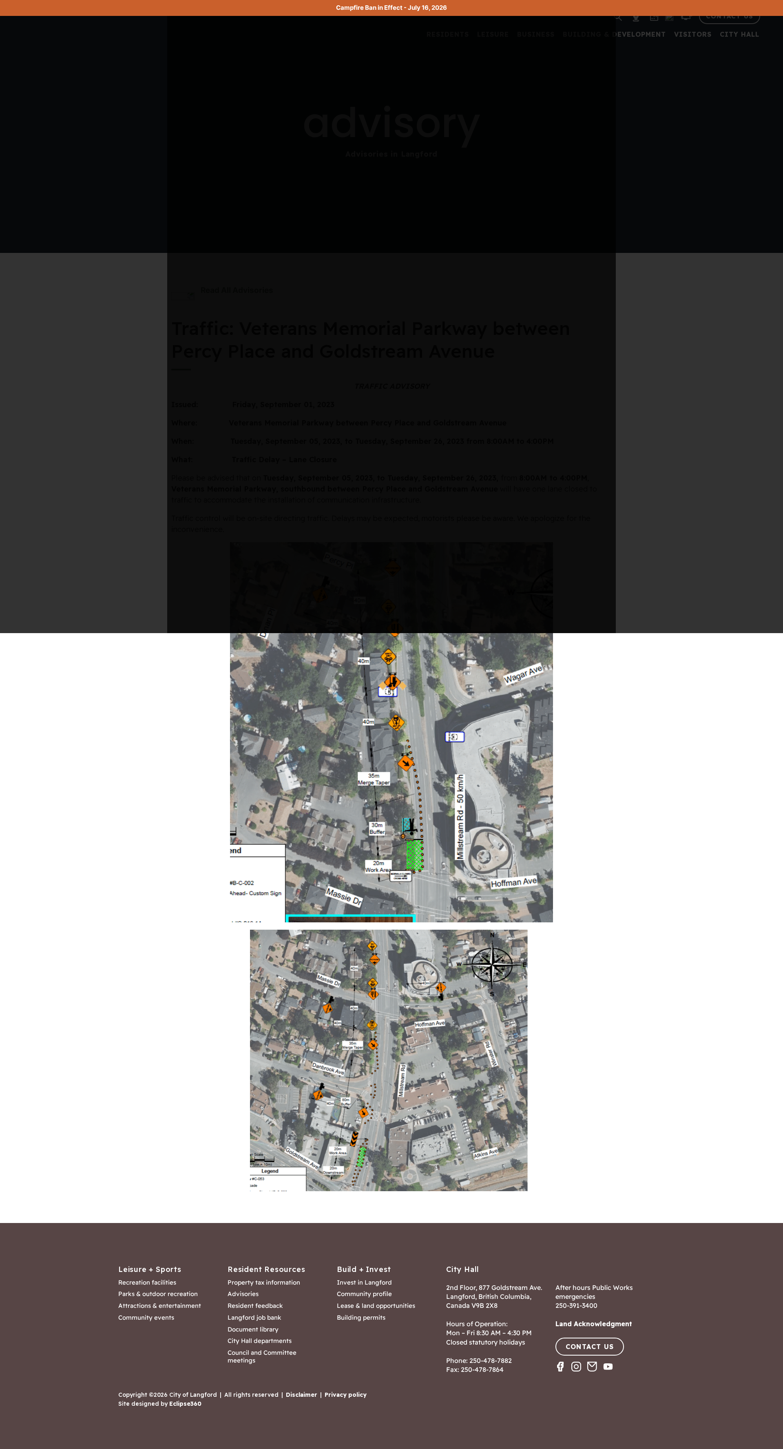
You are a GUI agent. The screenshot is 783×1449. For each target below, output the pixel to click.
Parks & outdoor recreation (158, 1294)
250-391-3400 (576, 1305)
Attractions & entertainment (159, 1305)
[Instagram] (579, 1374)
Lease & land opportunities (376, 1305)
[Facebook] (563, 1374)
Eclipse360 (185, 1403)
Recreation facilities (147, 1282)
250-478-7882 (490, 1360)
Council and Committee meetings (262, 1356)
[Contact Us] (595, 1374)
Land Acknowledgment (593, 1324)
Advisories (243, 1294)
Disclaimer (301, 1394)
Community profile (364, 1294)
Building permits (361, 1317)
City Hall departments (260, 1341)
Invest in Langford (364, 1282)
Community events (146, 1317)
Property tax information (264, 1282)
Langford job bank (254, 1317)
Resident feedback (255, 1305)
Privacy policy (346, 1394)
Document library (253, 1329)
